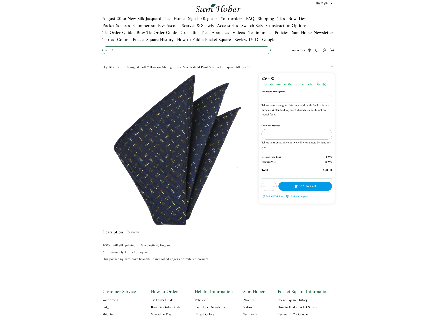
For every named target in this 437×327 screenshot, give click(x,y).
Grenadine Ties (161, 314)
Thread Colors (204, 314)
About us (249, 300)
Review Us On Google (293, 314)
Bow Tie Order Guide (165, 307)
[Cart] (332, 50)
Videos (247, 307)
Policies (200, 300)
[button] (324, 3)
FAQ (105, 307)
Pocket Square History (292, 300)
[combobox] (186, 50)
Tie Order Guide (162, 300)
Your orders (110, 300)
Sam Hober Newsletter (210, 307)
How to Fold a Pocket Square (297, 307)
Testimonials (251, 314)
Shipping (108, 314)
